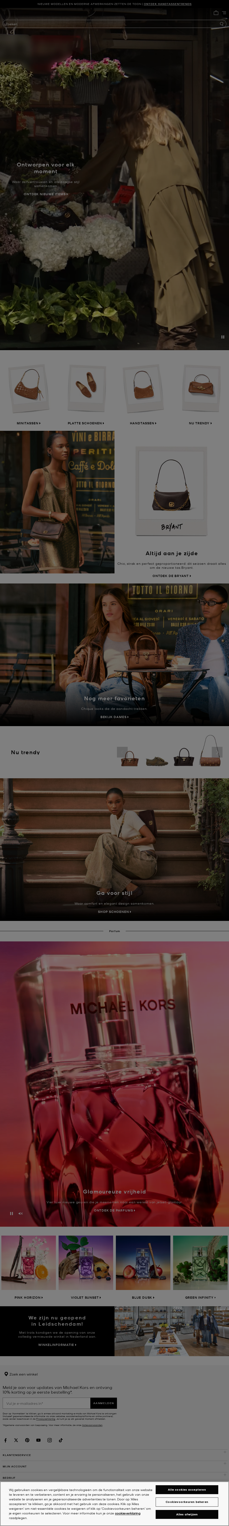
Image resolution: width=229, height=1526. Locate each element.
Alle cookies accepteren (187, 1489)
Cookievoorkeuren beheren (187, 1502)
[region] (114, 1503)
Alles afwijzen (187, 1514)
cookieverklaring (127, 1513)
